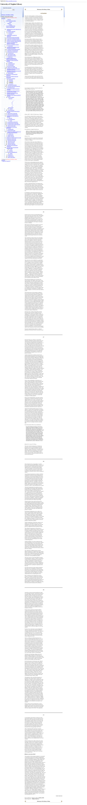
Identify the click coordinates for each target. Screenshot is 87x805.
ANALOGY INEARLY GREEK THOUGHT (14, 41)
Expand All (8, 161)
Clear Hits (3, 18)
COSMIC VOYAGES (10, 136)
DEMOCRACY (10, 154)
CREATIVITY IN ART (11, 141)
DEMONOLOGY (11, 156)
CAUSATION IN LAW (11, 87)
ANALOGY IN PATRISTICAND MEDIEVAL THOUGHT (12, 43)
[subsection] (10, 98)
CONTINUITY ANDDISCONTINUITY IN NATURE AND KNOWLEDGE (14, 132)
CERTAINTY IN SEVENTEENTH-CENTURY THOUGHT (12, 93)
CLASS (11, 120)
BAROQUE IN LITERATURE (12, 67)
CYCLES (10, 149)
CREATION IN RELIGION (11, 140)
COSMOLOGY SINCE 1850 (11, 139)
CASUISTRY (11, 81)
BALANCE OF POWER (11, 66)
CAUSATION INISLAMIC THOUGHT (13, 86)
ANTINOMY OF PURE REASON (12, 50)
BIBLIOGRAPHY (10, 107)
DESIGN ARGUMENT (11, 157)
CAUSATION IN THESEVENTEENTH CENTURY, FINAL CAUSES (13, 91)
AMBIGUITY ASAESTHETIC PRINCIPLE (14, 40)
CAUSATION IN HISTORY (12, 85)
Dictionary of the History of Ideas (8, 14)
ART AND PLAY (11, 53)
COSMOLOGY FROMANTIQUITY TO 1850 (13, 137)
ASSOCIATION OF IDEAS (11, 55)
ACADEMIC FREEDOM (11, 31)
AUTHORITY (10, 62)
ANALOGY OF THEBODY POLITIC (13, 44)
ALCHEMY (10, 34)
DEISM (11, 153)
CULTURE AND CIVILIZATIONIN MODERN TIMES (12, 148)
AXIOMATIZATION (11, 63)
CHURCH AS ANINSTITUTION (12, 114)
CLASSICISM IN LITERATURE (12, 122)
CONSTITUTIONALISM (11, 130)
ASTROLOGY (10, 57)
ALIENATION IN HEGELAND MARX (13, 37)
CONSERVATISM (10, 129)
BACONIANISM (11, 65)
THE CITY (10, 118)
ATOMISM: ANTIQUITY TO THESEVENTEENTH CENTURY (11, 59)
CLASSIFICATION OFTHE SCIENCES (13, 124)
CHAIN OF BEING (11, 97)
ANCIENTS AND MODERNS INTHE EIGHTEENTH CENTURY (13, 48)
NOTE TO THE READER (10, 27)
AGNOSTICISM (11, 32)
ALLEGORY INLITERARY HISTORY (13, 38)
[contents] (10, 24)
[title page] (9, 19)
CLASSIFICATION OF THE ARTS (12, 123)
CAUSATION (11, 83)
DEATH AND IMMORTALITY (12, 152)
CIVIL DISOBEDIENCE (11, 119)
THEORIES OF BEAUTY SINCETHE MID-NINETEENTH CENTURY (14, 71)
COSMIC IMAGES (10, 135)
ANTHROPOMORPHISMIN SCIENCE (13, 49)
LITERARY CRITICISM (11, 144)
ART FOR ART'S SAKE (11, 54)
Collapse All (4, 161)
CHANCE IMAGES (11, 110)
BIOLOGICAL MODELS (11, 78)
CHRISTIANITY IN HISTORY (12, 113)
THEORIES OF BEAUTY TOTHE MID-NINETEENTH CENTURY (13, 69)
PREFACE (9, 23)
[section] (10, 22)
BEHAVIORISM (10, 73)
